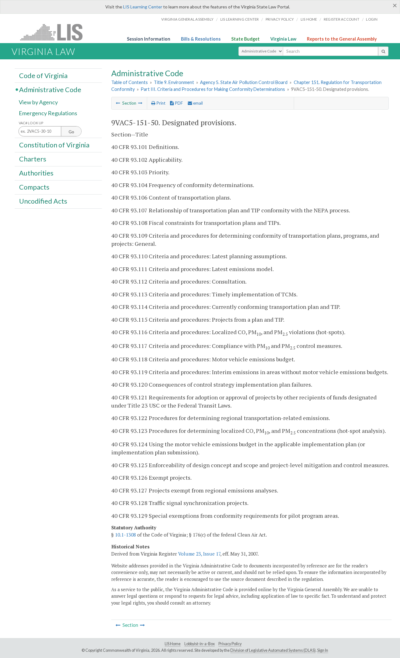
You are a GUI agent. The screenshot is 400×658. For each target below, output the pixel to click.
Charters (32, 159)
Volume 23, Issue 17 (199, 554)
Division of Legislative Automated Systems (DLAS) (273, 650)
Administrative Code (50, 89)
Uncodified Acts (43, 201)
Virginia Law (283, 39)
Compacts (34, 187)
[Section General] (118, 103)
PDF (178, 103)
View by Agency (38, 102)
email (197, 103)
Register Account (341, 19)
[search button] (383, 51)
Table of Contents (129, 82)
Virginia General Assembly (187, 19)
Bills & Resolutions (201, 39)
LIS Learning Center (142, 6)
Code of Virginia (43, 75)
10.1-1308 (125, 535)
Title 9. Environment (174, 82)
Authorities (36, 173)
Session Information (148, 39)
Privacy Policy (280, 19)
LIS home (309, 19)
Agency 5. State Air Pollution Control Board (244, 82)
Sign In (322, 650)
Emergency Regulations (48, 113)
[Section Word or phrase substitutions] (140, 103)
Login (372, 19)
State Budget (245, 39)
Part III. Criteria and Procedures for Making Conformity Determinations (213, 89)
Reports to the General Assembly (342, 39)
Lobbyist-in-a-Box (199, 643)
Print (160, 103)
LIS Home (173, 643)
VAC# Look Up (31, 123)
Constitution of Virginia (54, 145)
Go (71, 131)
